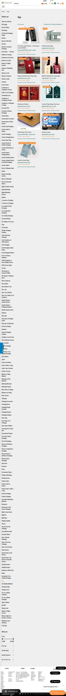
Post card (10, 678)
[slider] (2, 639)
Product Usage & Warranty (25, 675)
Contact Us (33, 672)
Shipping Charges (31, 54)
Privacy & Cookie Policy (25, 674)
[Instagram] (23, 694)
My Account (40, 671)
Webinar (39, 674)
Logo (2, 675)
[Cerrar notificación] (63, 685)
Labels (2, 680)
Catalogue (40, 672)
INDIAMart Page (12, 694)
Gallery (39, 675)
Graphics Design (18, 675)
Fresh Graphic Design (2, 677)
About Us (32, 671)
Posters (2, 679)
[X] (30, 694)
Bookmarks (10, 676)
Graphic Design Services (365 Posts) (3, 685)
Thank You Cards (18, 674)
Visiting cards (18, 672)
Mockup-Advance (2, 673)
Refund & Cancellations (25, 676)
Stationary (10, 681)
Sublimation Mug (18, 676)
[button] (52, 3)
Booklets (9, 675)
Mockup (2, 671)
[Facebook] (28, 694)
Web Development (19, 678)
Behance (32, 680)
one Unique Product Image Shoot (11, 672)
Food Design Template (19, 680)
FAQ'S (39, 673)
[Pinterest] (25, 694)
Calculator (17, 679)
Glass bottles (18, 673)
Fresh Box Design (2, 682)
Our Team (32, 679)
